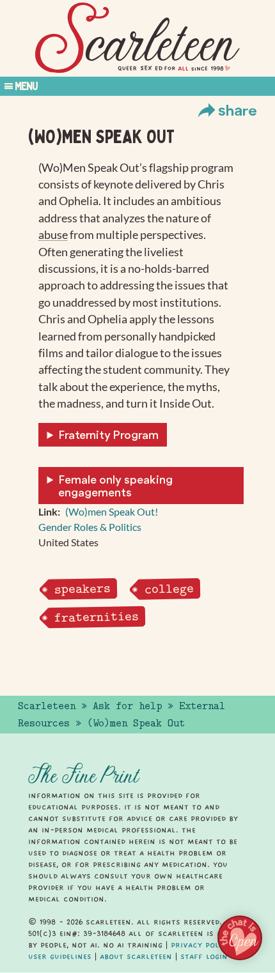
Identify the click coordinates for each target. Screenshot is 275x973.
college (169, 589)
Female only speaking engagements (115, 485)
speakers (82, 589)
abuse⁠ (53, 234)
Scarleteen (46, 706)
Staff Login (204, 956)
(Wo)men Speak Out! (111, 511)
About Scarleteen (136, 956)
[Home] (137, 38)
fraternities (96, 616)
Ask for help (127, 706)
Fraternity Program (109, 434)
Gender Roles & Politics (89, 527)
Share (237, 109)
